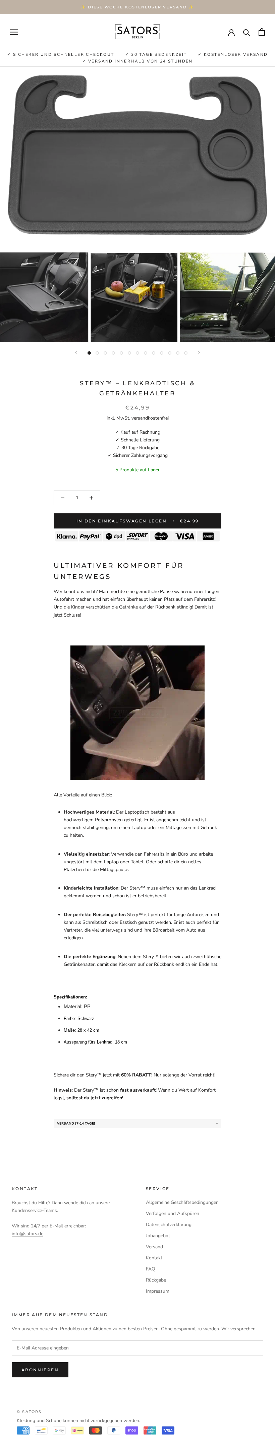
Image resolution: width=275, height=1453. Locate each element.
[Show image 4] (113, 353)
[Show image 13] (185, 353)
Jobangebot (158, 1235)
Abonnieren (40, 1369)
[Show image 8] (145, 353)
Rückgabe (156, 1280)
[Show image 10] (161, 353)
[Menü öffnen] (14, 32)
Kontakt (154, 1258)
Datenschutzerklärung (168, 1224)
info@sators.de (27, 1233)
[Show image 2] (97, 353)
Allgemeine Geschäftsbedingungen (182, 1202)
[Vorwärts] (199, 352)
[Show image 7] (137, 353)
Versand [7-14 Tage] (76, 1123)
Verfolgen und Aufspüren (172, 1213)
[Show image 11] (169, 353)
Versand (154, 1247)
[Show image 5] (121, 353)
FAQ (150, 1269)
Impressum (157, 1291)
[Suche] (246, 32)
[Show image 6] (129, 353)
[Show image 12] (177, 353)
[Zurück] (76, 352)
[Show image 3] (105, 353)
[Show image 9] (153, 353)
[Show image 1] (89, 353)
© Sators (29, 1411)
